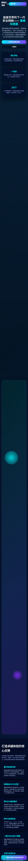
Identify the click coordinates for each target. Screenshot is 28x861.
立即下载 (13, 4)
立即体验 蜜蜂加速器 (14, 42)
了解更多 (14, 47)
